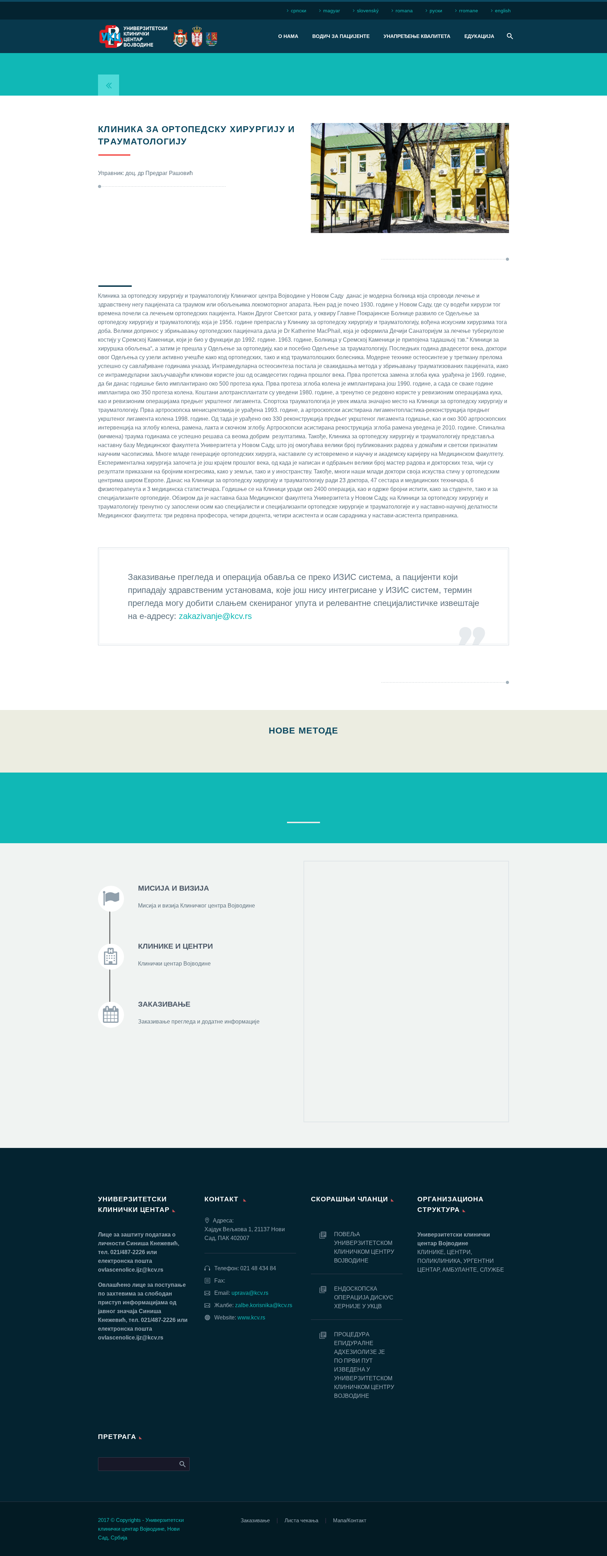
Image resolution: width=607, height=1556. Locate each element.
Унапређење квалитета (417, 36)
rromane (468, 10)
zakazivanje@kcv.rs (215, 616)
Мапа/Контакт (349, 1520)
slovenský (368, 10)
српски (298, 10)
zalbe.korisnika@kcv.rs (263, 1305)
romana (404, 10)
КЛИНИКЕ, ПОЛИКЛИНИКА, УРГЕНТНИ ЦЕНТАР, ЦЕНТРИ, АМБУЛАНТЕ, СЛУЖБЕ (304, 804)
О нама (288, 36)
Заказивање (255, 1520)
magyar (331, 10)
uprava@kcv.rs (249, 1293)
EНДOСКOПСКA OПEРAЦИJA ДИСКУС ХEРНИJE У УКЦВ (363, 1297)
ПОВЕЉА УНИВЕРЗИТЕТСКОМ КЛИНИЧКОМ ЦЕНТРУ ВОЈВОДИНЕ (364, 1247)
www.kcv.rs (251, 1318)
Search (182, 1464)
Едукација (479, 36)
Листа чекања (301, 1520)
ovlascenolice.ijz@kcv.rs (130, 1270)
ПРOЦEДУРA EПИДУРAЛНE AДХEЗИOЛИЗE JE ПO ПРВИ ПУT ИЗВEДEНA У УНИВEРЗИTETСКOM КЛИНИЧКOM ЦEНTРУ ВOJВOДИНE (364, 1365)
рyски (436, 10)
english (503, 10)
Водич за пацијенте (341, 36)
